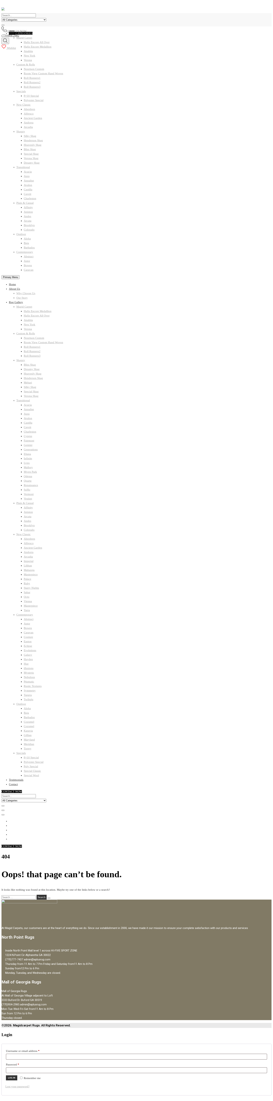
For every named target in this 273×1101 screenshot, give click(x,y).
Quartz (28, 480)
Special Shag (31, 153)
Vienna (28, 601)
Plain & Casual (25, 202)
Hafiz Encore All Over (37, 315)
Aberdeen (29, 109)
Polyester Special (33, 100)
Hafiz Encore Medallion (37, 311)
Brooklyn (29, 225)
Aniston (28, 211)
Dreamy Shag (32, 162)
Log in (11, 1078)
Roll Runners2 (32, 82)
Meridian (29, 744)
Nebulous (29, 677)
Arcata (27, 220)
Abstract (28, 256)
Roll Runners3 (32, 86)
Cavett (27, 193)
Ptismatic (29, 681)
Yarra (27, 610)
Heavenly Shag (32, 144)
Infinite (28, 458)
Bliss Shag (30, 149)
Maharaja (29, 570)
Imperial (28, 561)
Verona (28, 60)
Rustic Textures (33, 686)
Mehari (28, 382)
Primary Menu (10, 277)
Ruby (27, 583)
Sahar (27, 592)
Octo (26, 596)
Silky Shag (30, 135)
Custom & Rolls (25, 64)
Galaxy (28, 654)
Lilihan (28, 565)
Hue (26, 663)
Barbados (29, 247)
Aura (27, 176)
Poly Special (31, 766)
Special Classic (32, 770)
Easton (28, 641)
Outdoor (21, 234)
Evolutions (30, 650)
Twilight (28, 699)
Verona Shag (31, 158)
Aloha (27, 238)
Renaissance (31, 485)
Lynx (27, 462)
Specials (21, 91)
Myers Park (30, 471)
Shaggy (20, 131)
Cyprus (28, 436)
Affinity (28, 207)
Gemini (28, 445)
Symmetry (30, 690)
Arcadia (28, 127)
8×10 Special (31, 95)
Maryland (29, 739)
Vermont (29, 494)
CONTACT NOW (11, 791)
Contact (13, 784)
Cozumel (29, 721)
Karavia (28, 730)
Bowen (28, 265)
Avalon (28, 185)
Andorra (28, 122)
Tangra (28, 695)
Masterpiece (31, 574)
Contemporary (24, 252)
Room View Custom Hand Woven (43, 73)
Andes (27, 216)
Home (12, 284)
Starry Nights (31, 587)
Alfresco (29, 113)
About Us (14, 288)
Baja (26, 243)
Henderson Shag (33, 140)
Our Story (22, 297)
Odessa (28, 476)
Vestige (28, 498)
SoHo (27, 489)
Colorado (29, 229)
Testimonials (16, 779)
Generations (31, 449)
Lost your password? (17, 1086)
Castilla (28, 189)
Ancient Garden (33, 118)
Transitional (23, 167)
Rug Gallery (16, 302)
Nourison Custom (34, 69)
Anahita (28, 51)
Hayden (28, 659)
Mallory (28, 467)
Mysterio (29, 672)
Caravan (28, 269)
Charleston (30, 198)
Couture (28, 636)
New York (29, 55)
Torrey (27, 748)
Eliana (27, 453)
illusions (28, 668)
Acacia (28, 171)
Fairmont (29, 440)
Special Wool (31, 775)
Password (18, 1064)
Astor (27, 260)
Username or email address (28, 1050)
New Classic (23, 104)
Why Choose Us (25, 293)
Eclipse (28, 645)
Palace (27, 578)
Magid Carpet (24, 306)
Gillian (28, 735)
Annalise (29, 180)
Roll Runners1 (32, 77)
